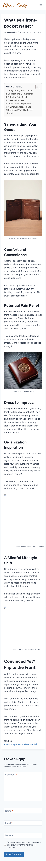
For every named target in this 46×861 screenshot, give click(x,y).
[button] (36, 87)
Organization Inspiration (19, 103)
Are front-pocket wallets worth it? (21, 744)
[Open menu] (40, 5)
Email (9, 823)
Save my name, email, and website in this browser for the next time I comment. (24, 845)
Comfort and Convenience (20, 93)
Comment (11, 774)
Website (9, 835)
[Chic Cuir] (16, 5)
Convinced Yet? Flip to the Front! (20, 112)
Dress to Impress (16, 100)
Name (9, 811)
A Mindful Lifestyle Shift (19, 107)
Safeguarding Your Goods (19, 90)
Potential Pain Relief (17, 97)
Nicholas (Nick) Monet (16, 32)
